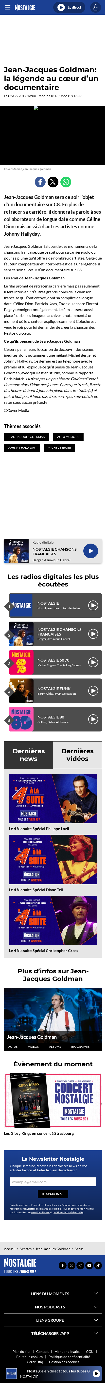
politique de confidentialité (68, 1212)
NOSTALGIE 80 (50, 717)
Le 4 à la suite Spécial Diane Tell (36, 889)
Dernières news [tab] (29, 755)
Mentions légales (67, 1351)
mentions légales (40, 1212)
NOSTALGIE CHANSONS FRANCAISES (55, 551)
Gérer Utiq (35, 1362)
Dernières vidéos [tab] (77, 755)
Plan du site (21, 1351)
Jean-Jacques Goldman (32, 1037)
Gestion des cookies (64, 1362)
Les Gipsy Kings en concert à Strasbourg (39, 1133)
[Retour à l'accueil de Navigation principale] (25, 7)
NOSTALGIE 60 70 (53, 660)
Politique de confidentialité (69, 1357)
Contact (42, 1351)
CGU (89, 1351)
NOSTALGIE (48, 603)
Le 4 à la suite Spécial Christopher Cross (43, 950)
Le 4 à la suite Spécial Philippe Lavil (39, 828)
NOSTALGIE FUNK (54, 688)
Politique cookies (29, 1357)
